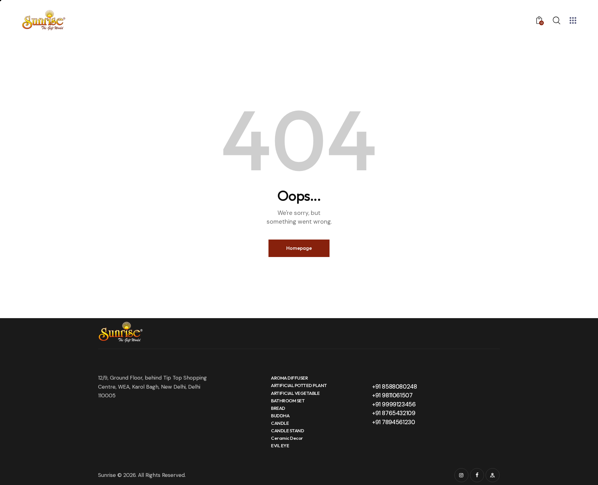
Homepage (299, 248)
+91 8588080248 (394, 386)
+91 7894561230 (393, 422)
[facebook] (477, 475)
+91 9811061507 (392, 395)
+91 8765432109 (393, 413)
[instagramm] (461, 475)
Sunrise (107, 475)
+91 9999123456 (393, 404)
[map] (493, 475)
